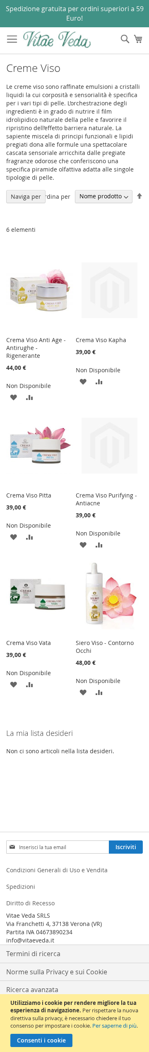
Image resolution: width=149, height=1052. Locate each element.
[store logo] (57, 39)
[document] (75, 1023)
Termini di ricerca (33, 953)
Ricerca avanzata (32, 989)
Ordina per (55, 196)
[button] (13, 397)
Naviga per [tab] (26, 196)
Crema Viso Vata (28, 643)
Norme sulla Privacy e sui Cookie (56, 971)
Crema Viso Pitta (28, 495)
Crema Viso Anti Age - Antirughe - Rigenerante (36, 347)
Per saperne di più (114, 1025)
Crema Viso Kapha (101, 340)
